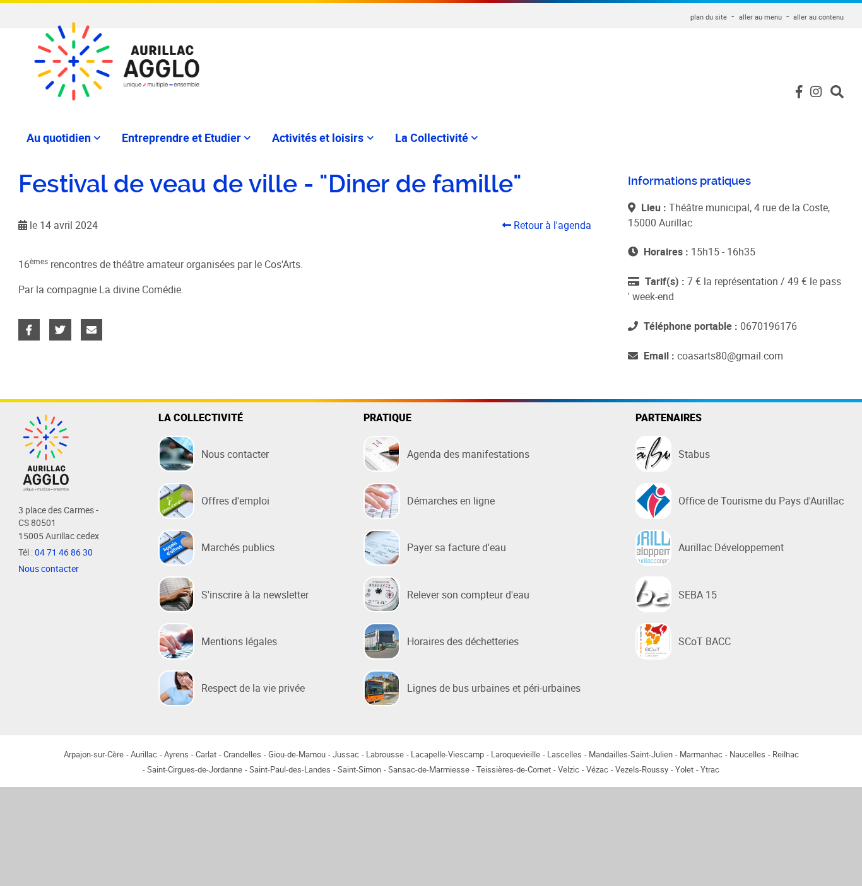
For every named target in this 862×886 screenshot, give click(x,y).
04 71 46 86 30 (64, 552)
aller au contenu (818, 16)
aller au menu (760, 16)
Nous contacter (48, 568)
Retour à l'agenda (551, 225)
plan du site (708, 16)
